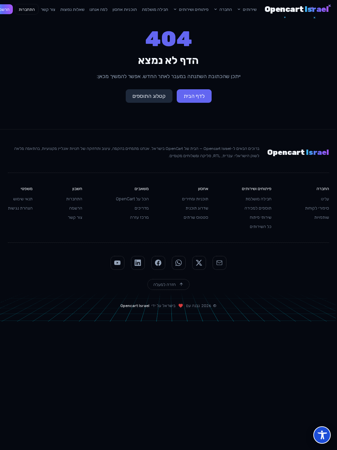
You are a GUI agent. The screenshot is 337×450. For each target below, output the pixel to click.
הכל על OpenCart (132, 198)
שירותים (250, 9)
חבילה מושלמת (155, 9)
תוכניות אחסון (125, 9)
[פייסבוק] (158, 263)
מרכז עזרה (139, 217)
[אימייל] (219, 263)
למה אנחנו (99, 9)
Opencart (297, 9)
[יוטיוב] (117, 263)
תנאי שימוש (23, 198)
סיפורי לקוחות (317, 208)
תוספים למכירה (258, 208)
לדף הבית (194, 96)
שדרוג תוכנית (197, 208)
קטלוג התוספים (149, 96)
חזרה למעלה (164, 284)
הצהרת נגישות (20, 208)
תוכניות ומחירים (195, 198)
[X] (199, 263)
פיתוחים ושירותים (194, 9)
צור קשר (48, 9)
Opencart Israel (134, 305)
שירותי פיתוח (261, 217)
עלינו (325, 198)
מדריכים (142, 208)
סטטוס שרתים (196, 217)
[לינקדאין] (138, 263)
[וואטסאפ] (179, 263)
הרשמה (75, 208)
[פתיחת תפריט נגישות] (322, 435)
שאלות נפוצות (72, 9)
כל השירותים (261, 226)
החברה (226, 9)
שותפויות (321, 217)
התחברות (27, 9)
